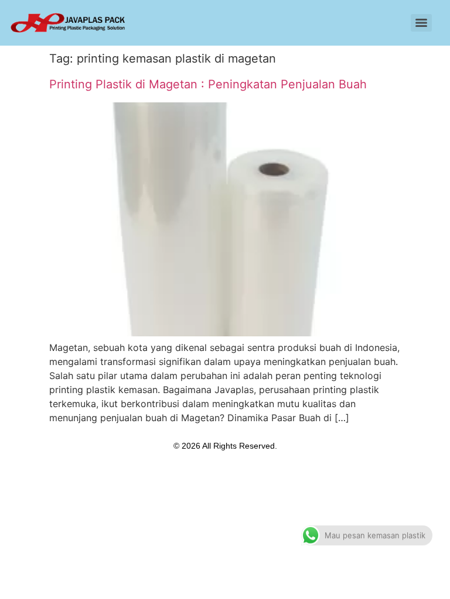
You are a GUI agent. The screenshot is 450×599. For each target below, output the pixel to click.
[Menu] (421, 23)
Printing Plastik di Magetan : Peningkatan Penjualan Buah (208, 84)
